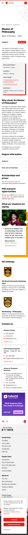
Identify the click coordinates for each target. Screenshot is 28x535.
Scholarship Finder (12, 181)
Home (3, 24)
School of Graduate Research (14, 387)
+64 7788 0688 (10, 356)
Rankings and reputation (9, 484)
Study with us (9, 24)
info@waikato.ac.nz (11, 338)
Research (4, 468)
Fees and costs (6, 446)
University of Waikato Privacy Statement (12, 512)
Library (4, 489)
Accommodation (6, 470)
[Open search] (25, 3)
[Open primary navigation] (2, 3)
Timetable (5, 440)
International (5, 459)
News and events (7, 481)
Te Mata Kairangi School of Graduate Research (11, 81)
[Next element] (1, 222)
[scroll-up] (25, 421)
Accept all (14, 519)
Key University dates (8, 462)
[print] (3, 421)
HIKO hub (5, 451)
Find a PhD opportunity (8, 465)
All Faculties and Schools (10, 84)
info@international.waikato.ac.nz (15, 358)
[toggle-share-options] (7, 421)
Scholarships (5, 449)
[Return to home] (10, 3)
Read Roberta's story (10, 245)
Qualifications (16, 24)
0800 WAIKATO (10, 333)
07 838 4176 (9, 336)
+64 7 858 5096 (10, 382)
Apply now (22, 42)
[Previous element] (26, 222)
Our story (4, 478)
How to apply (6, 443)
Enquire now (7, 341)
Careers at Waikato (7, 487)
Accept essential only (14, 524)
